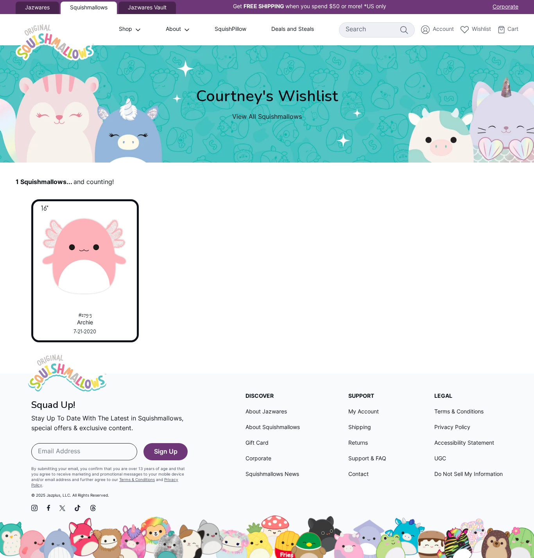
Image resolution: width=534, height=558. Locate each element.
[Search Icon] (404, 29)
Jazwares (37, 8)
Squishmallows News (272, 475)
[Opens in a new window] (34, 508)
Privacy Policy (452, 428)
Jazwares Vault (147, 8)
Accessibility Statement (464, 443)
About (173, 29)
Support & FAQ (367, 459)
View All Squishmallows (267, 117)
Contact (358, 475)
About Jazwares (266, 412)
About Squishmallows (272, 428)
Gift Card (257, 443)
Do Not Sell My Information (468, 475)
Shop (125, 29)
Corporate (505, 7)
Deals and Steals (292, 29)
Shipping (359, 428)
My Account (363, 412)
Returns (358, 443)
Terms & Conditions (137, 480)
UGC (440, 459)
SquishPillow (230, 29)
